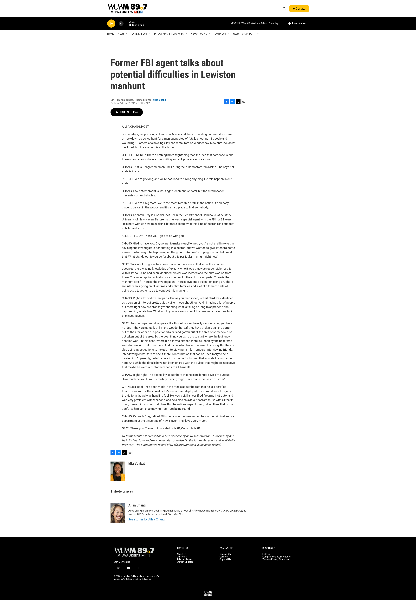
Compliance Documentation (276, 557)
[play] (111, 23)
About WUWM (199, 33)
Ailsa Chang (159, 99)
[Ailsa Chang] (117, 513)
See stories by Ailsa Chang (146, 519)
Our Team (182, 557)
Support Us (225, 559)
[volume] (121, 23)
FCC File (266, 554)
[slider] (126, 23)
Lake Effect (139, 33)
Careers (224, 557)
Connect (220, 33)
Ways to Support (244, 33)
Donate (300, 8)
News (121, 33)
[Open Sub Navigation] (127, 33)
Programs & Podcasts (169, 33)
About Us (181, 554)
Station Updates (185, 562)
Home (110, 33)
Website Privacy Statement (276, 559)
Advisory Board (184, 559)
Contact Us (225, 554)
